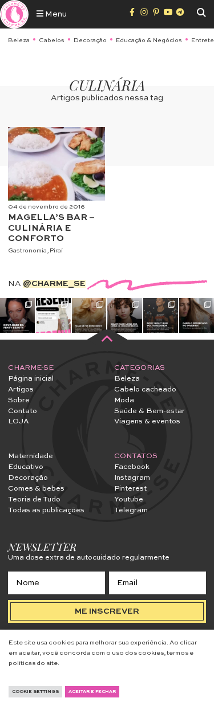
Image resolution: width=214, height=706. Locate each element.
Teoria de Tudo (34, 499)
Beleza (19, 40)
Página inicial (31, 378)
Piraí (56, 251)
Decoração (90, 40)
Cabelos (51, 40)
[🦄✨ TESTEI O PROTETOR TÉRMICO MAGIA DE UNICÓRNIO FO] (53, 315)
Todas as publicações (46, 510)
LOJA (18, 421)
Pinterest (130, 488)
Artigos (21, 389)
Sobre (19, 400)
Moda (124, 400)
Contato (22, 411)
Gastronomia (27, 251)
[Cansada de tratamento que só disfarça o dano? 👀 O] (89, 315)
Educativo (25, 467)
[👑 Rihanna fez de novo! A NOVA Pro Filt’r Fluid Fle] (17, 315)
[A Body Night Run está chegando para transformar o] (160, 315)
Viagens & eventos (147, 421)
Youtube (128, 499)
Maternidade (30, 456)
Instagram (132, 477)
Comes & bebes (36, 488)
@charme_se (54, 284)
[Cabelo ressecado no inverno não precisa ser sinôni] (196, 315)
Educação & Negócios (149, 40)
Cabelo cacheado (145, 389)
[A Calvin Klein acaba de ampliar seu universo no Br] (124, 315)
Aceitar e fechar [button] (92, 691)
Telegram (131, 510)
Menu (55, 14)
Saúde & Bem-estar (149, 411)
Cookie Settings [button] (35, 691)
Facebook (132, 467)
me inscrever (107, 611)
